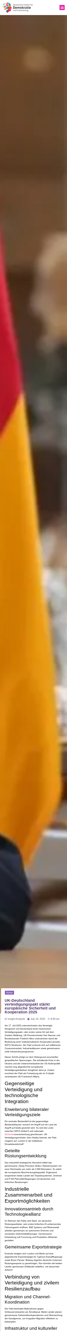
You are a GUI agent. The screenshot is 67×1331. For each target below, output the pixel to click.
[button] (62, 7)
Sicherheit (9, 1134)
